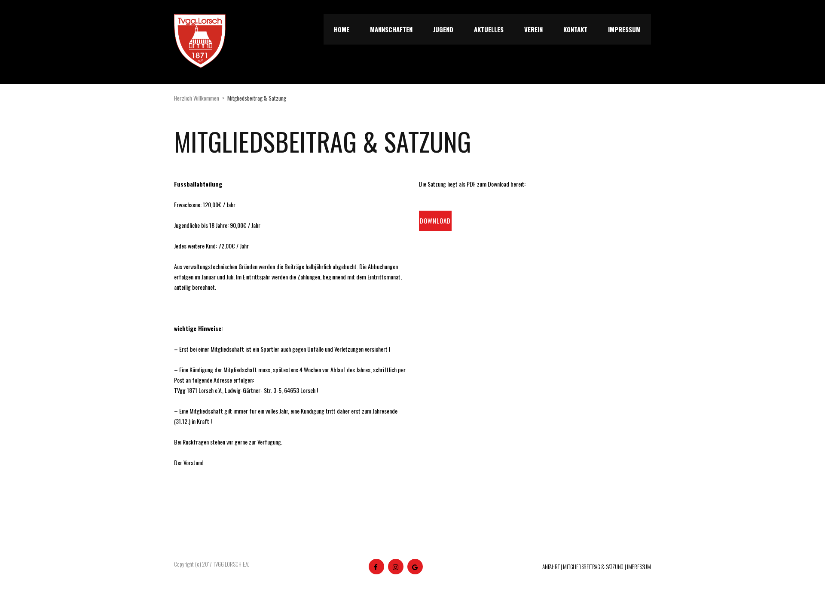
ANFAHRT (551, 566)
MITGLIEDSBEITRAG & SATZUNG (593, 566)
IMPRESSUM (639, 566)
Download (435, 220)
